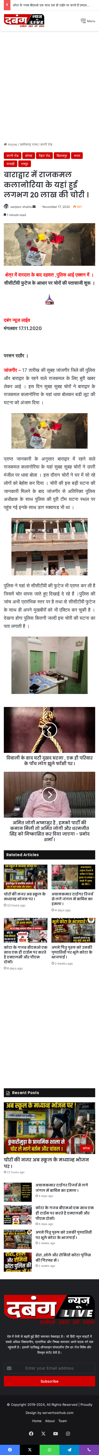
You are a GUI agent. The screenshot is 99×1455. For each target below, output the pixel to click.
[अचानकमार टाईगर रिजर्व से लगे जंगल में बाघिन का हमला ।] (73, 877)
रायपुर (24, 164)
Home (12, 144)
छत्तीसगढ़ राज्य (29, 144)
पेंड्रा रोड (44, 156)
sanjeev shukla (21, 207)
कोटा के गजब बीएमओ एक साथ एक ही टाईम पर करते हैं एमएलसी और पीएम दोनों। (25, 955)
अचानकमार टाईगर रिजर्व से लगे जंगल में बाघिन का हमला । (72, 899)
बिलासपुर (62, 156)
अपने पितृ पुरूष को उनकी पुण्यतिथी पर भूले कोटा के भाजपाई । (72, 952)
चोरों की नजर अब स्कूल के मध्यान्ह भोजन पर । (25, 897)
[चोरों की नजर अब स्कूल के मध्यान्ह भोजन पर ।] (25, 877)
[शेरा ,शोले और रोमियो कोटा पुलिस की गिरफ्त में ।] (18, 1262)
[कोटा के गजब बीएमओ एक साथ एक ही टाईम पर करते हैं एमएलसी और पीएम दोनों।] (25, 930)
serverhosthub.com (57, 1413)
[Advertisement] (49, 88)
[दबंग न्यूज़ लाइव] (24, 20)
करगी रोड (46, 144)
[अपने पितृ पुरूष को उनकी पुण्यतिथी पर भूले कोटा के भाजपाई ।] (73, 930)
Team (62, 1421)
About (50, 1421)
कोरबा (28, 156)
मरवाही (10, 164)
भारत (77, 156)
